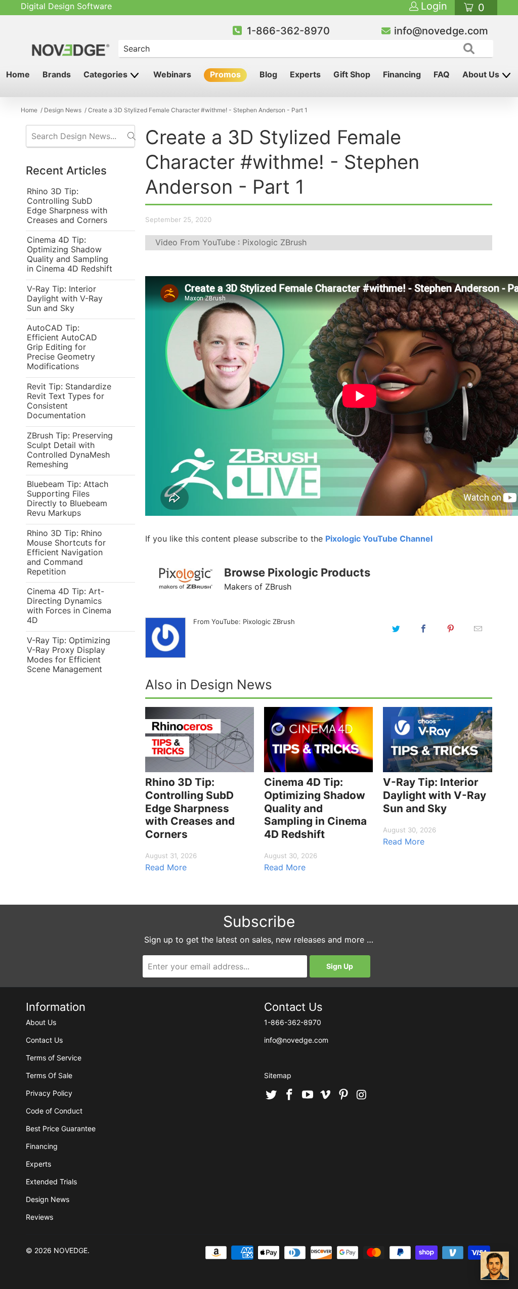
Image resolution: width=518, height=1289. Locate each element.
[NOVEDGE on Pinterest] (344, 1095)
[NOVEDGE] (71, 41)
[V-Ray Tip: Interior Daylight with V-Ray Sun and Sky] (437, 740)
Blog (268, 74)
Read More (166, 867)
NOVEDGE (71, 1250)
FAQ (442, 74)
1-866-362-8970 (288, 31)
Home (18, 74)
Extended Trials (51, 1181)
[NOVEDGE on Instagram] (361, 1095)
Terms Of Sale (49, 1075)
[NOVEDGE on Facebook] (289, 1095)
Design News (47, 1199)
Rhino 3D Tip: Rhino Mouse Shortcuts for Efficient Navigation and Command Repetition (66, 552)
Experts (305, 74)
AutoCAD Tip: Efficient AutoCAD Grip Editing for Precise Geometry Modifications (62, 347)
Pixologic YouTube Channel (379, 539)
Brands (56, 74)
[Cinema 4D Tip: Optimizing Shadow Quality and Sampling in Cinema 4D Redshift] (318, 740)
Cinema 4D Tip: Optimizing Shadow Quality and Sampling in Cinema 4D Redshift (69, 254)
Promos (225, 74)
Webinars (172, 74)
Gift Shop (351, 74)
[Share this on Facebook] (423, 628)
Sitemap (277, 1075)
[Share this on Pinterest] (451, 628)
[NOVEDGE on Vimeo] (325, 1095)
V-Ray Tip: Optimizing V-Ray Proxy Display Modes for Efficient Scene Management (68, 655)
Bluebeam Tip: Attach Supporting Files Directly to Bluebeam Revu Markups (67, 498)
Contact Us (44, 1040)
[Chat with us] (495, 1266)
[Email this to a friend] (478, 628)
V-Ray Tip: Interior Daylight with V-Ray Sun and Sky (65, 298)
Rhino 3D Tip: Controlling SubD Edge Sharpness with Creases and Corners (67, 206)
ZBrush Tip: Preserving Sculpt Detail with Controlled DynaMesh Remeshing (70, 450)
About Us (481, 74)
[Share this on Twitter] (396, 628)
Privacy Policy (49, 1093)
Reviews (39, 1217)
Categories (106, 74)
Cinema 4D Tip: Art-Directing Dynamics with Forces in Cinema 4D (69, 606)
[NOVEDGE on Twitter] (271, 1095)
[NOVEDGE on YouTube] (307, 1095)
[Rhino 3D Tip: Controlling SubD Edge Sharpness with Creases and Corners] (199, 740)
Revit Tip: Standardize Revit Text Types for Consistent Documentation (69, 401)
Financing (402, 74)
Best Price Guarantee (61, 1128)
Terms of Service (53, 1057)
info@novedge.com (441, 31)
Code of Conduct (54, 1110)
